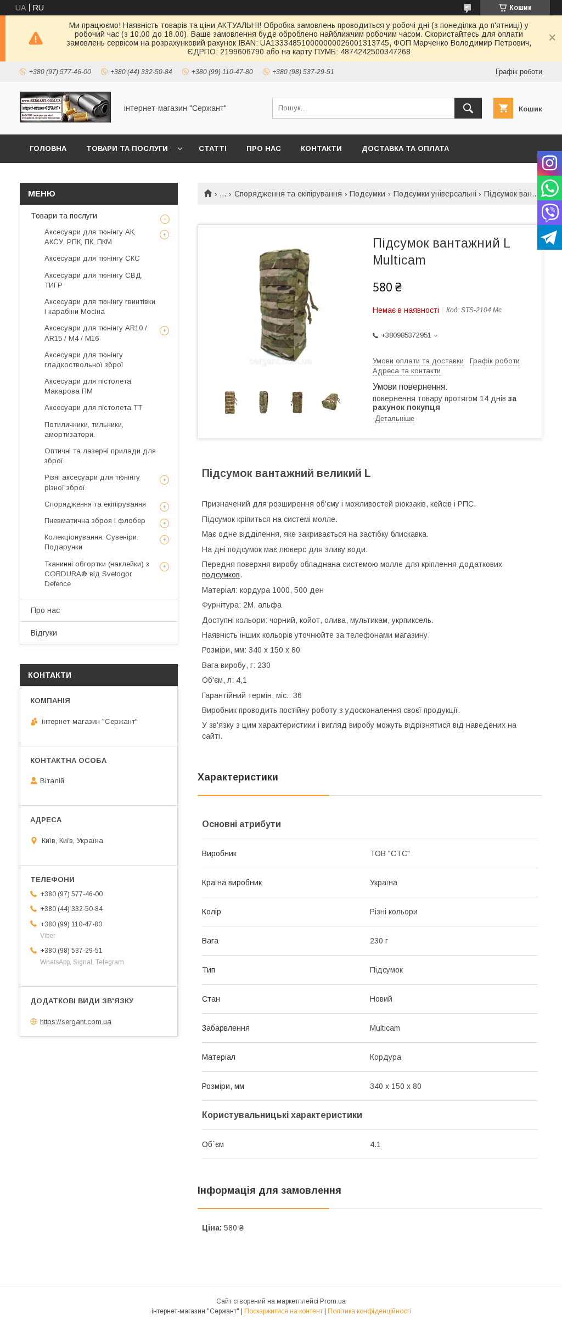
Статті (213, 148)
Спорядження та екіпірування (288, 193)
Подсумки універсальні (435, 193)
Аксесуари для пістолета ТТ (93, 407)
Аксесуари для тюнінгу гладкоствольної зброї (83, 360)
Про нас (263, 148)
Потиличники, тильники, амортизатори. (83, 429)
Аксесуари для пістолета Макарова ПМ (87, 386)
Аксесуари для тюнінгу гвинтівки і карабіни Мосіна (99, 306)
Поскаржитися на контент (283, 1311)
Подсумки (367, 193)
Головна (48, 148)
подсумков (221, 574)
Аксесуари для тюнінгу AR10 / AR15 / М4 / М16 (95, 333)
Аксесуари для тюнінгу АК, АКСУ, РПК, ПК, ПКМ (90, 237)
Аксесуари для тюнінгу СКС (92, 258)
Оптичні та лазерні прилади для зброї (100, 456)
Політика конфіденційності (369, 1311)
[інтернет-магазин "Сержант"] (65, 120)
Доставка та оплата (405, 148)
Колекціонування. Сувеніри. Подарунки (91, 542)
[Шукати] (468, 108)
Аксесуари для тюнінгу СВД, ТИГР (93, 280)
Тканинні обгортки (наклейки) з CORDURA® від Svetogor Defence (96, 574)
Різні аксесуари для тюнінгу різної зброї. (92, 482)
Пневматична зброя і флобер (94, 520)
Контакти (321, 148)
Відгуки (44, 632)
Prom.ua (333, 1301)
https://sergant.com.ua (75, 1022)
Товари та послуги (127, 148)
